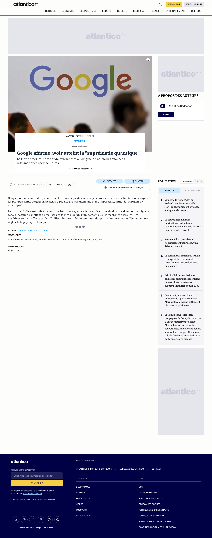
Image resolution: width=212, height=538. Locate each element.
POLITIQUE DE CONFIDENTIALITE (154, 510)
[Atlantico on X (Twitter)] (24, 519)
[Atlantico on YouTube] (57, 519)
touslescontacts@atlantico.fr (37, 527)
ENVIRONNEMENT (175, 10)
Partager (111, 181)
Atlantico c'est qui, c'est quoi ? (94, 469)
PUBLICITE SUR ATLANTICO (151, 498)
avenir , (66, 239)
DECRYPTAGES (83, 487)
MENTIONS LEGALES (148, 492)
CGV (141, 487)
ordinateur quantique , (84, 239)
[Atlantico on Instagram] (49, 519)
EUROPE (106, 10)
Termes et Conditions (32, 493)
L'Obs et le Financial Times (32, 230)
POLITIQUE (50, 10)
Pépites (79, 136)
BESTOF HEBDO (83, 515)
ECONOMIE (68, 10)
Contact (156, 469)
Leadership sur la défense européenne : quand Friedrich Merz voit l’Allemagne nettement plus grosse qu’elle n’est (182, 300)
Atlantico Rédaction (81, 168)
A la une (70, 136)
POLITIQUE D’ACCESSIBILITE (151, 515)
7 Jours (198, 181)
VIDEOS (79, 504)
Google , (43, 239)
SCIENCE (155, 10)
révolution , (55, 239)
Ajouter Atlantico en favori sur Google (125, 187)
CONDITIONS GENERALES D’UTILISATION (157, 527)
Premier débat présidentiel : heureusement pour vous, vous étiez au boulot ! (181, 243)
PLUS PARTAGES (192, 190)
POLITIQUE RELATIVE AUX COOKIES (155, 521)
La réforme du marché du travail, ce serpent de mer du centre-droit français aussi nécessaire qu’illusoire (182, 260)
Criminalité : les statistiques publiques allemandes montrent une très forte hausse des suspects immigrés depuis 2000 (182, 280)
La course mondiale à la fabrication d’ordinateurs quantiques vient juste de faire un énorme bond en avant (183, 224)
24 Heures (187, 181)
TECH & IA (138, 10)
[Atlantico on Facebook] (32, 519)
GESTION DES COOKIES (149, 504)
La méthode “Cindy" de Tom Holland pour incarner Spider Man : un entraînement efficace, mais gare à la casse (181, 205)
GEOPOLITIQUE (88, 10)
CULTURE (196, 10)
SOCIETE (122, 10)
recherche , (32, 239)
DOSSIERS (80, 492)
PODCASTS (81, 510)
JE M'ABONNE (174, 4)
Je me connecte (194, 4)
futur (101, 239)
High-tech (89, 136)
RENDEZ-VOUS (83, 498)
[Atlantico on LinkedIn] (41, 519)
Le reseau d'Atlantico (132, 469)
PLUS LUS (169, 190)
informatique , (16, 239)
